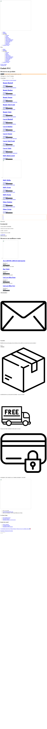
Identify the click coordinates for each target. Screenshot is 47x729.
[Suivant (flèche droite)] (2, 533)
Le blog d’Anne (6, 45)
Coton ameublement (9, 39)
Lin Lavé (7, 42)
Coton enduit (7, 38)
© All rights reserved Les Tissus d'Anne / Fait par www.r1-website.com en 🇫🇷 (15, 528)
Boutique (4, 33)
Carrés (6, 36)
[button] (23, 47)
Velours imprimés (8, 40)
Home (4, 32)
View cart (2, 74)
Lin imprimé (7, 41)
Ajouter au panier (9, 86)
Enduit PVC (7, 44)
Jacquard (7, 35)
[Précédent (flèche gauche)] (0, 533)
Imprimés (7, 37)
